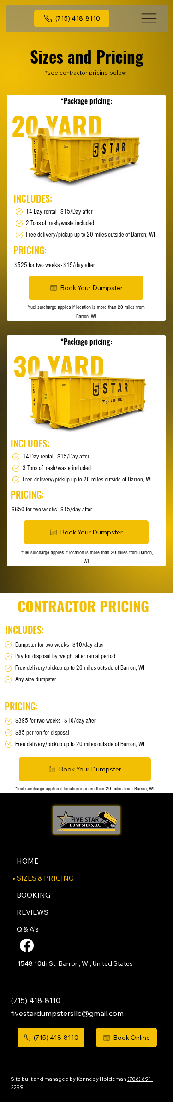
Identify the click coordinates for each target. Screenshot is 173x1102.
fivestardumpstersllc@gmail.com (67, 1013)
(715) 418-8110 (35, 1000)
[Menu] (149, 18)
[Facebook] (27, 945)
